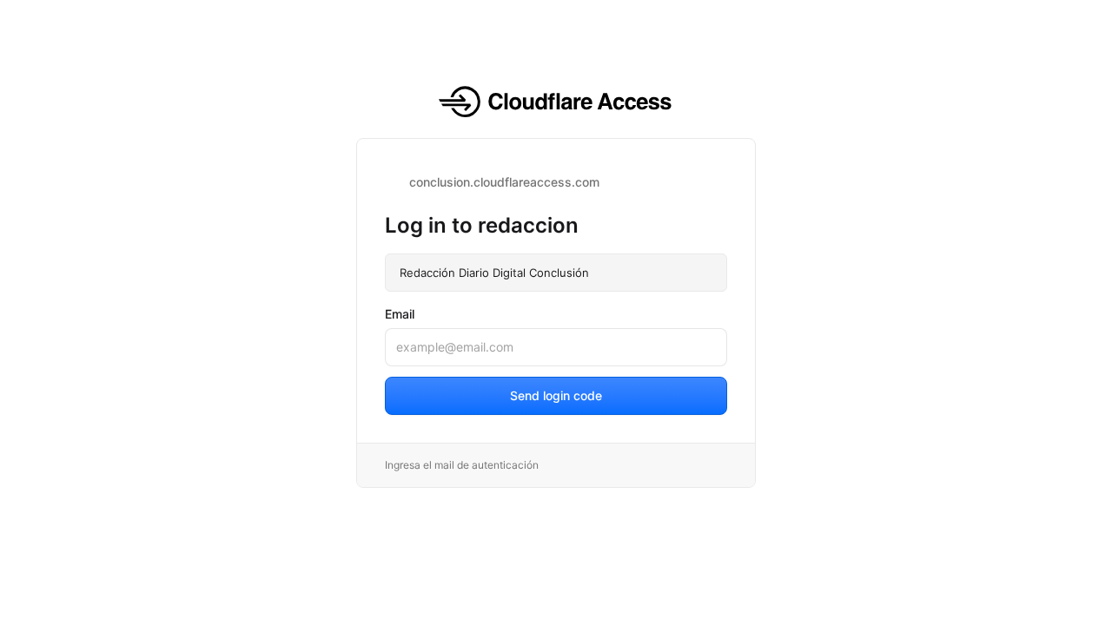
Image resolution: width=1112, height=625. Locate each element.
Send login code (556, 395)
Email (399, 313)
